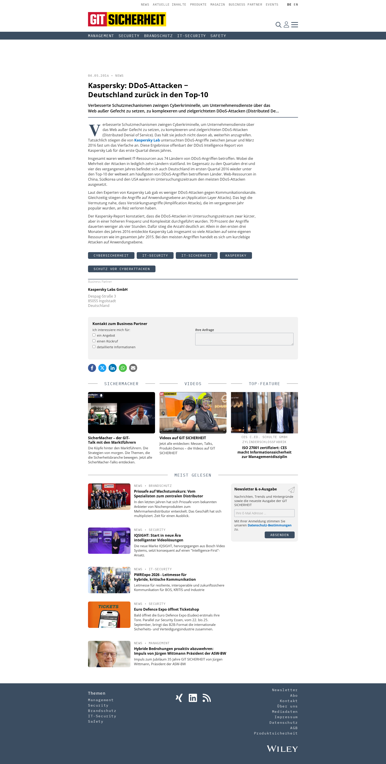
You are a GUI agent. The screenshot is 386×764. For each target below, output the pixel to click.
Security (129, 35)
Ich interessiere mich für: (111, 330)
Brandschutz (158, 35)
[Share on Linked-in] (113, 368)
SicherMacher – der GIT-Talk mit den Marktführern (112, 440)
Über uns (287, 706)
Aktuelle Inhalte (169, 4)
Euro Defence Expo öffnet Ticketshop (166, 609)
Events (272, 4)
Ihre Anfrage (204, 330)
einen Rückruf (107, 341)
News (145, 4)
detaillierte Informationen (116, 347)
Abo (294, 695)
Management (101, 35)
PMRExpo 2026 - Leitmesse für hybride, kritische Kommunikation (165, 577)
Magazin (217, 4)
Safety (218, 35)
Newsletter (285, 690)
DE (289, 4)
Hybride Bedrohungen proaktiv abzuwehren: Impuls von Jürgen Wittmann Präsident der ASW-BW (180, 651)
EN (296, 4)
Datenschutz (283, 722)
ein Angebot (106, 335)
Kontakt (289, 701)
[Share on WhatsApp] (123, 368)
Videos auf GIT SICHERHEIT (182, 437)
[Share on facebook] (92, 368)
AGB (294, 728)
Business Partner (245, 4)
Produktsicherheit (276, 733)
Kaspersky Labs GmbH (108, 289)
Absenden (279, 535)
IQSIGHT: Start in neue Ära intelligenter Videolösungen (158, 537)
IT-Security (191, 35)
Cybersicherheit (111, 255)
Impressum (286, 717)
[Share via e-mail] (133, 368)
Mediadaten (285, 711)
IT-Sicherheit (196, 255)
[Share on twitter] (102, 368)
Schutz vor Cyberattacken (122, 269)
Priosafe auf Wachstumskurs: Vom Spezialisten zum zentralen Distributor (168, 493)
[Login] (286, 24)
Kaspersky (236, 255)
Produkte (198, 4)
